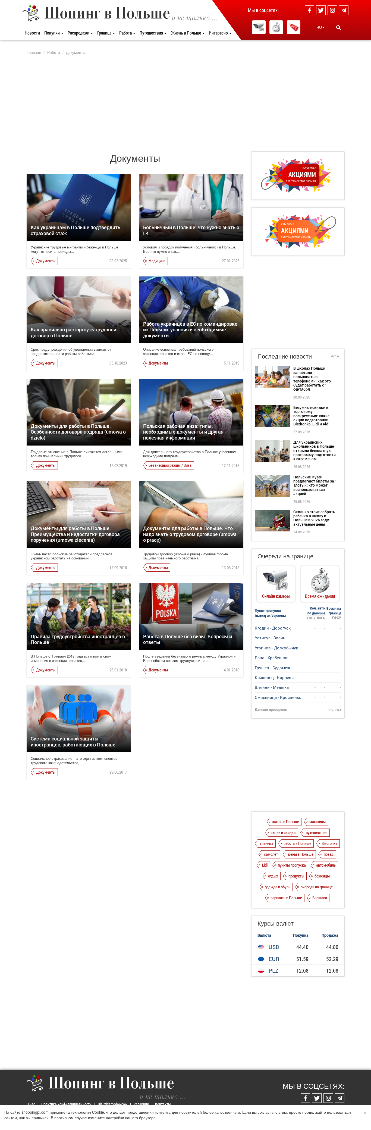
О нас (31, 1104)
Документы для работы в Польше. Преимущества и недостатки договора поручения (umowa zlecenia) (75, 534)
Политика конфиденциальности (66, 1104)
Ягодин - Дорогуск (273, 628)
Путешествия (152, 33)
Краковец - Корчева (274, 677)
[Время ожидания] (276, 27)
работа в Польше (297, 843)
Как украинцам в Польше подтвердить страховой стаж (75, 230)
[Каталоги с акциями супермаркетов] (293, 27)
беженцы (322, 876)
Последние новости (284, 356)
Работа (126, 33)
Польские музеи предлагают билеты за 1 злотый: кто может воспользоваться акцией (315, 485)
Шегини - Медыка (272, 687)
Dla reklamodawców (112, 1104)
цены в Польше (300, 854)
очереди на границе (317, 886)
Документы (45, 260)
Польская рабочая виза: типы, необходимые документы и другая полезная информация (183, 432)
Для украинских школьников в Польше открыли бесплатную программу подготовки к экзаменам (314, 451)
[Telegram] (343, 10)
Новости (32, 33)
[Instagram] (332, 10)
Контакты (163, 1104)
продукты (296, 876)
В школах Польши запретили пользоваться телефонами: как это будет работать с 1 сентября (312, 379)
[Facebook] (309, 10)
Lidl (265, 865)
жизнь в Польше (285, 821)
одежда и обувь (277, 886)
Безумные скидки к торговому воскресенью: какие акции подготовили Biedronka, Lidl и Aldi (311, 416)
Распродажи (79, 33)
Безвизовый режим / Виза (170, 465)
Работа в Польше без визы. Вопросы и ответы (187, 639)
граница (266, 843)
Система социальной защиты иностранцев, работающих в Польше (73, 741)
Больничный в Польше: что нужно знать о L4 (191, 230)
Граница (104, 33)
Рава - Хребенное (271, 657)
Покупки (52, 33)
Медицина (157, 260)
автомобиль (326, 865)
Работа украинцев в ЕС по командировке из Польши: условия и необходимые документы (190, 329)
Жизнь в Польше (186, 33)
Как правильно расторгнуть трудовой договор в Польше (73, 332)
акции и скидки (283, 832)
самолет (271, 854)
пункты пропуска (292, 865)
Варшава (319, 897)
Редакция (141, 1104)
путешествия (316, 832)
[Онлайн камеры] (259, 27)
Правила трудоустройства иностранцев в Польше (78, 639)
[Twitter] (321, 10)
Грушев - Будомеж (272, 667)
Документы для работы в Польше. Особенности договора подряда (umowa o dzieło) (78, 432)
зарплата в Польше (286, 897)
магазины (317, 821)
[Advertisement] (185, 103)
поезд (329, 854)
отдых (273, 876)
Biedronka (329, 843)
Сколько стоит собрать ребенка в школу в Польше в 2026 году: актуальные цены (314, 518)
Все (335, 357)
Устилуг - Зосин (270, 637)
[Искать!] (338, 27)
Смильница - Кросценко (278, 697)
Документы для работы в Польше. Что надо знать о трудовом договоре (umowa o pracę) (190, 534)
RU (319, 27)
